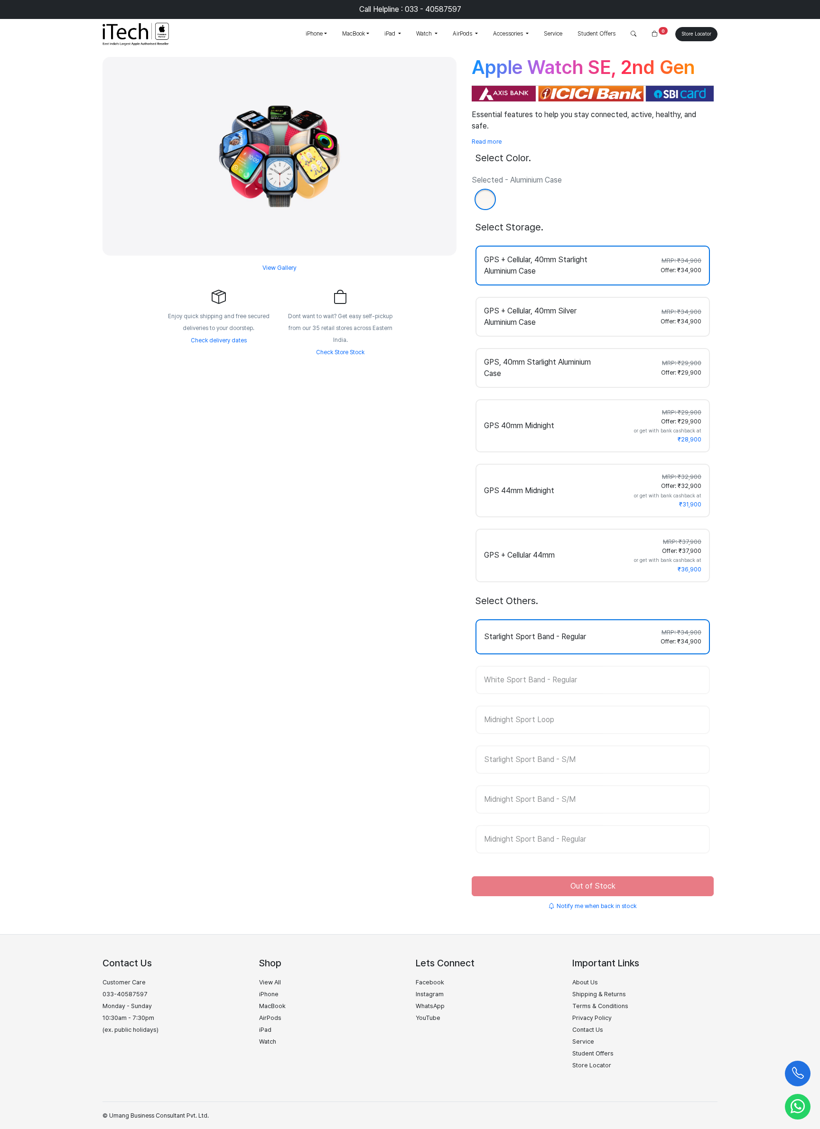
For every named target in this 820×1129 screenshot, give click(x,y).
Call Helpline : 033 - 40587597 (410, 9)
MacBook (353, 33)
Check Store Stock (340, 352)
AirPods (463, 33)
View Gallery (279, 267)
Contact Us (587, 1029)
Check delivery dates (219, 340)
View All (270, 982)
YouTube (428, 1017)
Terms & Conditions (600, 1006)
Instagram (430, 994)
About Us (585, 982)
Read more (487, 141)
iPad (390, 33)
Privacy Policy (592, 1017)
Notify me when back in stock (597, 905)
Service (553, 33)
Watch (424, 33)
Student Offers (596, 33)
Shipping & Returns (599, 994)
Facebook (430, 982)
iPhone (314, 33)
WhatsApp (430, 1006)
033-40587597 (125, 994)
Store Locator (696, 34)
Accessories (508, 33)
